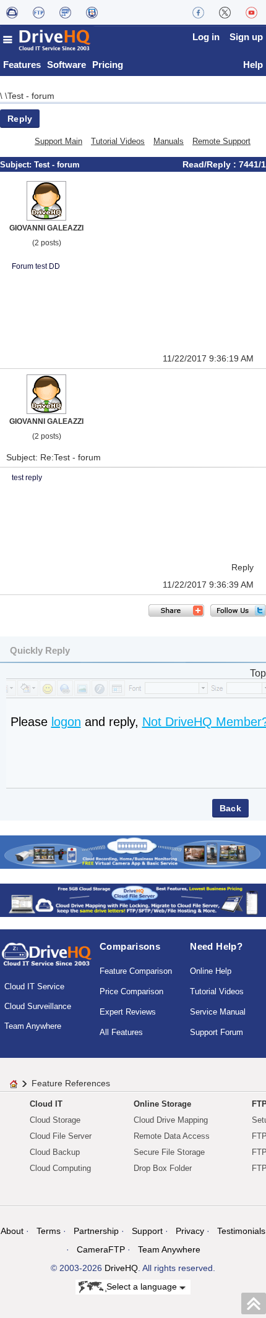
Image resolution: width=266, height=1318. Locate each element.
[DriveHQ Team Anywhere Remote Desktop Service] (92, 12)
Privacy (190, 1231)
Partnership (96, 1231)
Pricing (107, 64)
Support (147, 1231)
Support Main (58, 141)
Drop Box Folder (163, 1168)
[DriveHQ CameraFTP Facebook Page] (198, 12)
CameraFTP (101, 1249)
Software (66, 64)
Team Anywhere (32, 1026)
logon (66, 722)
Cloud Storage (55, 1120)
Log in (206, 37)
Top (258, 673)
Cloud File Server (61, 1136)
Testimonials (241, 1231)
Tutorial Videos (118, 141)
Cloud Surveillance (37, 1006)
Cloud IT (46, 1104)
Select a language (142, 1286)
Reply (19, 119)
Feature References (71, 1083)
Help (253, 64)
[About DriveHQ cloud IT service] (46, 960)
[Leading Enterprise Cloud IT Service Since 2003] (133, 899)
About (12, 1231)
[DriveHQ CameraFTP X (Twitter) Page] (225, 12)
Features (22, 64)
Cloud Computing (60, 1168)
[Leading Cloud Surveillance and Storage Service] (133, 851)
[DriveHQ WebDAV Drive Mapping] (12, 12)
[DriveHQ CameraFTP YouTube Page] (251, 12)
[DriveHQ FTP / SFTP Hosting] (39, 12)
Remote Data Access (172, 1136)
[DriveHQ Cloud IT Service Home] (47, 40)
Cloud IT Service (34, 986)
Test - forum (30, 96)
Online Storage (162, 1104)
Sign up (246, 37)
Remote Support (221, 141)
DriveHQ (121, 1268)
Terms (48, 1231)
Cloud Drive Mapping (171, 1120)
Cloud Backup (55, 1152)
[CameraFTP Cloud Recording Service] (65, 12)
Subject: (17, 164)
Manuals (168, 141)
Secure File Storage (169, 1152)
